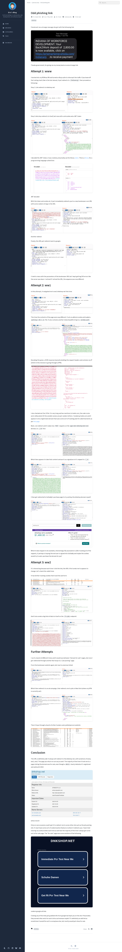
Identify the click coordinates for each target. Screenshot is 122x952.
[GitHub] (8, 948)
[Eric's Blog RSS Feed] (71, 946)
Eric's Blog (12, 12)
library (87, 158)
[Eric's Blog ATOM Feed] (75, 946)
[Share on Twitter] (89, 929)
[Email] (20, 948)
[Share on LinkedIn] (92, 929)
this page (36, 421)
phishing (34, 20)
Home (28, 3)
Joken (77, 158)
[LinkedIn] (12, 948)
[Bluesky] (16, 948)
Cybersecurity (35, 3)
